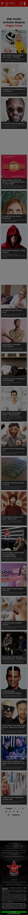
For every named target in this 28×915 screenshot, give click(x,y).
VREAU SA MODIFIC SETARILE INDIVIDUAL (14, 913)
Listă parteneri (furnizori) (5, 909)
